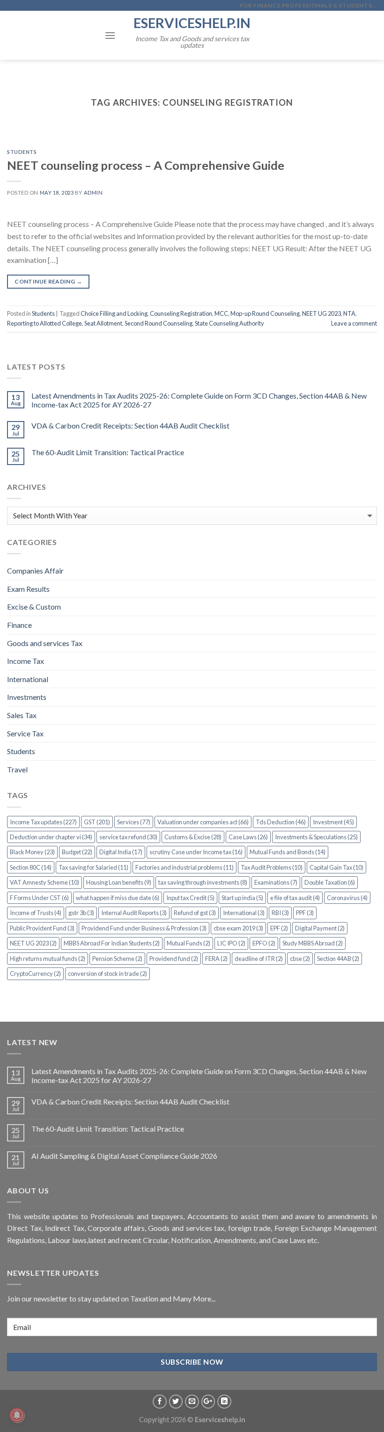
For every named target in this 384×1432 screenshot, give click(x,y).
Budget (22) (77, 852)
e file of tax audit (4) (295, 897)
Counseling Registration (181, 313)
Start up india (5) (242, 897)
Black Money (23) (32, 852)
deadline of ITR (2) (259, 958)
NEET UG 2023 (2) (33, 943)
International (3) (244, 912)
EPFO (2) (263, 943)
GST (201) (97, 822)
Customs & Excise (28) (193, 837)
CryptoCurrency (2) (35, 973)
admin (93, 192)
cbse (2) (300, 958)
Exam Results (28, 588)
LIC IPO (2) (231, 943)
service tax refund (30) (128, 837)
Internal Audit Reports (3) (134, 912)
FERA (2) (216, 958)
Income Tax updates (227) (43, 822)
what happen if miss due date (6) (117, 897)
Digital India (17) (120, 852)
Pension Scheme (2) (117, 958)
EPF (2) (279, 928)
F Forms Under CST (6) (39, 897)
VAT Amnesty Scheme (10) (44, 882)
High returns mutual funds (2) (47, 958)
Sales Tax (22, 715)
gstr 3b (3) (81, 912)
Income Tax (25, 660)
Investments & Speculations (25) (316, 837)
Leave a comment (354, 323)
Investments (26, 696)
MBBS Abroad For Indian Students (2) (112, 943)
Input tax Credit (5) (190, 897)
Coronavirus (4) (347, 897)
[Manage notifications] (16, 1415)
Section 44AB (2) (338, 958)
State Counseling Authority (229, 323)
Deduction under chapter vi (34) (51, 837)
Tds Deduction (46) (281, 822)
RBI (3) (280, 912)
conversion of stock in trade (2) (107, 973)
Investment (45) (333, 822)
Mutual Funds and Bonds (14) (287, 852)
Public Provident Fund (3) (42, 928)
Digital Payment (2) (320, 928)
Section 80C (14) (31, 867)
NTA (349, 313)
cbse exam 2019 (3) (238, 928)
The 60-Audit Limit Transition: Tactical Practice (107, 452)
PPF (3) (305, 912)
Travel (17, 769)
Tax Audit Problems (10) (272, 867)
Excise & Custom (34, 606)
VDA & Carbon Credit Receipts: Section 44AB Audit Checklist (130, 425)
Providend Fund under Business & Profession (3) (144, 928)
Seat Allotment (103, 323)
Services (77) (133, 822)
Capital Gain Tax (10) (336, 867)
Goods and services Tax (44, 643)
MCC (221, 313)
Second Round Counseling (158, 323)
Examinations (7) (275, 882)
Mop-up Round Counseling (265, 313)
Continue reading (48, 281)
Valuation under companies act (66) (203, 822)
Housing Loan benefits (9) (118, 882)
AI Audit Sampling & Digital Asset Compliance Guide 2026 (124, 1155)
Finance (19, 624)
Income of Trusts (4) (35, 912)
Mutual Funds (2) (188, 943)
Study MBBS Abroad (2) (312, 943)
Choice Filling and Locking (114, 313)
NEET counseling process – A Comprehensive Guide (145, 165)
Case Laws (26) (248, 837)
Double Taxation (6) (329, 882)
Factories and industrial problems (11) (184, 867)
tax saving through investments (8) (202, 882)
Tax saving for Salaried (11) (93, 867)
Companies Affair (35, 570)
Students (22, 152)
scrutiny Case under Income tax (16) (196, 852)
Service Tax (25, 733)
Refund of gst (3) (195, 912)
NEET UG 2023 (321, 313)
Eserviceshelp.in (192, 22)
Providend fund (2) (173, 958)
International (27, 679)
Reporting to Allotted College (44, 323)
